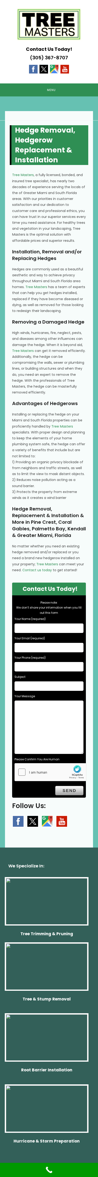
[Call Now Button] (49, 1170)
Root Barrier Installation (46, 1070)
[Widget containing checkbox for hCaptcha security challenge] (50, 772)
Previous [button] (6, 107)
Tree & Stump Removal (47, 999)
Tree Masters (23, 175)
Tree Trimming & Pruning (46, 934)
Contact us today (37, 570)
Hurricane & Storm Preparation (47, 1141)
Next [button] (92, 107)
